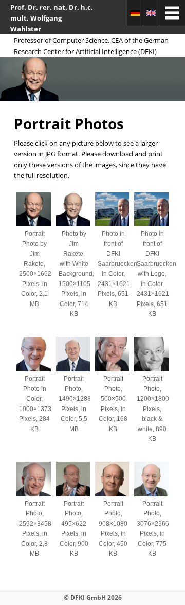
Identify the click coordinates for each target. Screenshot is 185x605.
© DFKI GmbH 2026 (93, 597)
